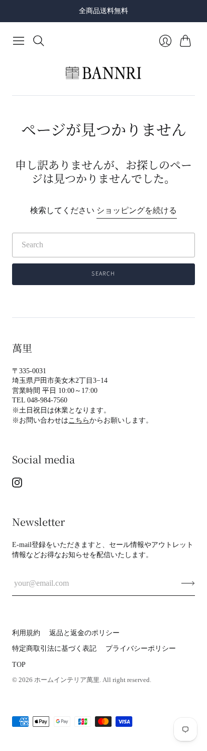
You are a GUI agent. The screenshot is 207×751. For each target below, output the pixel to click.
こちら (78, 420)
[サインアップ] (188, 583)
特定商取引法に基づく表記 (54, 648)
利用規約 (26, 633)
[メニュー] (18, 40)
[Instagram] (17, 485)
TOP (19, 664)
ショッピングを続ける (136, 210)
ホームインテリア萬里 (66, 680)
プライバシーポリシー (141, 648)
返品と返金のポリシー (84, 633)
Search (103, 273)
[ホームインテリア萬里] (103, 73)
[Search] (38, 40)
